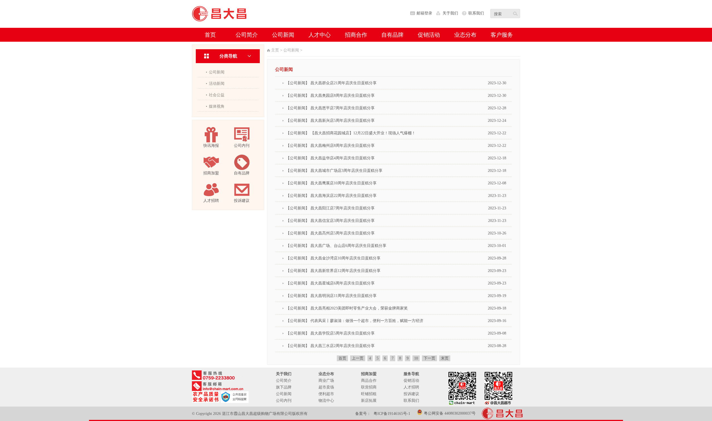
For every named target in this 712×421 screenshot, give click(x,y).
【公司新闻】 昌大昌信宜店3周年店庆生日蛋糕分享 (330, 221)
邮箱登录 (424, 13)
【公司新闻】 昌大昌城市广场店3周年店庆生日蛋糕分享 (334, 171)
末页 (445, 358)
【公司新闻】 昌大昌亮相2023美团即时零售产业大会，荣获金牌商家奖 (347, 308)
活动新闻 (216, 83)
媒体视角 (216, 106)
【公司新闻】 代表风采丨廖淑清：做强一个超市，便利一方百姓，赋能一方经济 (354, 321)
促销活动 (411, 380)
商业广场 (326, 380)
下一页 (429, 358)
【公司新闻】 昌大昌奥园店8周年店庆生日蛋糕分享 (330, 95)
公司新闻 (216, 72)
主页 (275, 50)
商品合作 (369, 380)
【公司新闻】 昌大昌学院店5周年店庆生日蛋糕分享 (330, 333)
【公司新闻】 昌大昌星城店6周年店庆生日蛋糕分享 (330, 283)
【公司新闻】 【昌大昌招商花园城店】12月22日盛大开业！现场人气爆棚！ (351, 133)
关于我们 (450, 13)
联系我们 (476, 13)
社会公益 (216, 95)
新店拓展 (369, 400)
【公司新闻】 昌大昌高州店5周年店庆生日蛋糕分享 (330, 233)
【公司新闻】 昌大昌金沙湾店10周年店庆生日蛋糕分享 (333, 258)
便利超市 (326, 394)
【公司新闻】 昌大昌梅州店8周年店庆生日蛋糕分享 (330, 145)
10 (416, 358)
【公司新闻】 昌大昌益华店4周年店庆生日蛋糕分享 (330, 158)
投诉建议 (411, 394)
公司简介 (283, 380)
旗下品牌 (283, 387)
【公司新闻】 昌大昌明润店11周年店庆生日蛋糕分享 (331, 296)
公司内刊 (283, 400)
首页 (342, 358)
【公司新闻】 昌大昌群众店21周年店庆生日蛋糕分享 (331, 83)
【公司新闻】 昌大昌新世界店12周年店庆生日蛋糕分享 (333, 271)
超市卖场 (326, 387)
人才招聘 (411, 387)
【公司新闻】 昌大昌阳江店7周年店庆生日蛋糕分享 (330, 208)
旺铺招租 (369, 394)
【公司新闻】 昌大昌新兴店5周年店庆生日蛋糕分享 (330, 120)
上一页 (358, 358)
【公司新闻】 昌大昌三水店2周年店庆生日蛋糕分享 (330, 346)
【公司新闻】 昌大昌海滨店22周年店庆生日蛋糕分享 (331, 196)
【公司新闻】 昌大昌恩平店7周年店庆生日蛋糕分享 (330, 108)
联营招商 (369, 387)
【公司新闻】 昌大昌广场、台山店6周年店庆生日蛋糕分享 (336, 246)
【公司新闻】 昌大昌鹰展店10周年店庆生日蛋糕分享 (331, 183)
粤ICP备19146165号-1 (392, 414)
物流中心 (326, 400)
